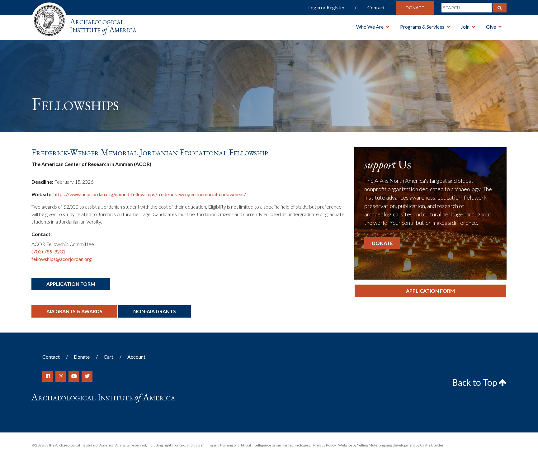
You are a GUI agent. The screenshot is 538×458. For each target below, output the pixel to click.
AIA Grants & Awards (74, 311)
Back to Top (475, 382)
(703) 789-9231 (48, 251)
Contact (376, 7)
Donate (415, 7)
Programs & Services (422, 27)
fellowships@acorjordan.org (61, 259)
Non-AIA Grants (154, 311)
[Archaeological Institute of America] (49, 18)
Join (465, 27)
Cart (108, 357)
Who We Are (370, 27)
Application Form (70, 284)
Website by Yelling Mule (357, 445)
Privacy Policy (324, 445)
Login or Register (326, 7)
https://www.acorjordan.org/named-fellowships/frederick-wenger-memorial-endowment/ (150, 194)
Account (136, 357)
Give (491, 27)
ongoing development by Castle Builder (411, 445)
